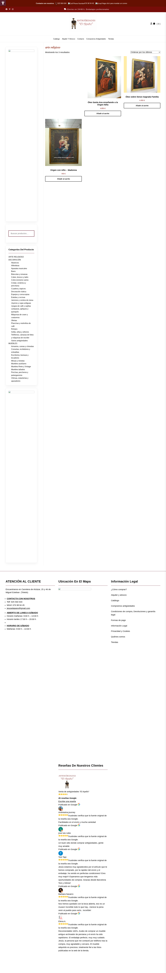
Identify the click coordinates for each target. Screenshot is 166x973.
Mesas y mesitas (18, 361)
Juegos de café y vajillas (21, 306)
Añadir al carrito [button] (102, 113)
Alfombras (15, 266)
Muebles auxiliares (18, 364)
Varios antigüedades (19, 341)
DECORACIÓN (14, 260)
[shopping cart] (154, 24)
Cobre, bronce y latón (19, 277)
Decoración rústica (18, 292)
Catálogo (56, 39)
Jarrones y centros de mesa (22, 300)
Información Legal (119, 626)
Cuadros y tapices (18, 289)
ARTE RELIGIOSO (16, 257)
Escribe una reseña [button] (67, 801)
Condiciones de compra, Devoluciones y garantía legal (133, 613)
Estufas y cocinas (18, 297)
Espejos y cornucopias (20, 294)
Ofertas (14, 320)
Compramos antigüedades (96, 39)
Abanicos (15, 263)
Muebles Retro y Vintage (21, 367)
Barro (13, 271)
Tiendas (111, 39)
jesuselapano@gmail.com (18, 608)
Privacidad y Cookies (120, 631)
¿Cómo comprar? (119, 589)
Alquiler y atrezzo (68, 39)
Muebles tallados (18, 369)
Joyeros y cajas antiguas (21, 303)
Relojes (14, 329)
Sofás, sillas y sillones (20, 332)
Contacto (80, 39)
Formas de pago (118, 620)
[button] (3, 3)
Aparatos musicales (19, 268)
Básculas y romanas (19, 274)
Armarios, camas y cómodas (22, 346)
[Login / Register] (151, 24)
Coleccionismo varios (19, 280)
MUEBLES (12, 343)
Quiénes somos (118, 637)
